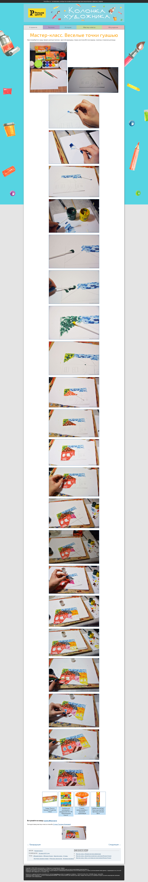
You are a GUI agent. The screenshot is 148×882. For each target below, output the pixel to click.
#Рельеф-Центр (37, 856)
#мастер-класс (58, 856)
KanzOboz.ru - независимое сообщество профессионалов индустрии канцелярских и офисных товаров (73, 1)
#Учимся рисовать (68, 858)
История (68, 27)
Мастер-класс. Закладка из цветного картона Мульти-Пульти (93, 855)
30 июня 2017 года (44, 853)
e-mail (67, 874)
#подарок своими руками (41, 858)
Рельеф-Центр (38, 850)
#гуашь (65, 856)
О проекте (33, 27)
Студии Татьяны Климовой (62, 824)
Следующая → (115, 844)
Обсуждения (113, 27)
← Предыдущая (34, 844)
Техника (51, 27)
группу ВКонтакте (50, 821)
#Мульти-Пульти (48, 856)
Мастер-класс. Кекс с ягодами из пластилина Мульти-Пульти (93, 858)
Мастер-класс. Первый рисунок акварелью (88, 853)
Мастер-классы (89, 27)
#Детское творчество (55, 858)
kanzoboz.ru (57, 874)
